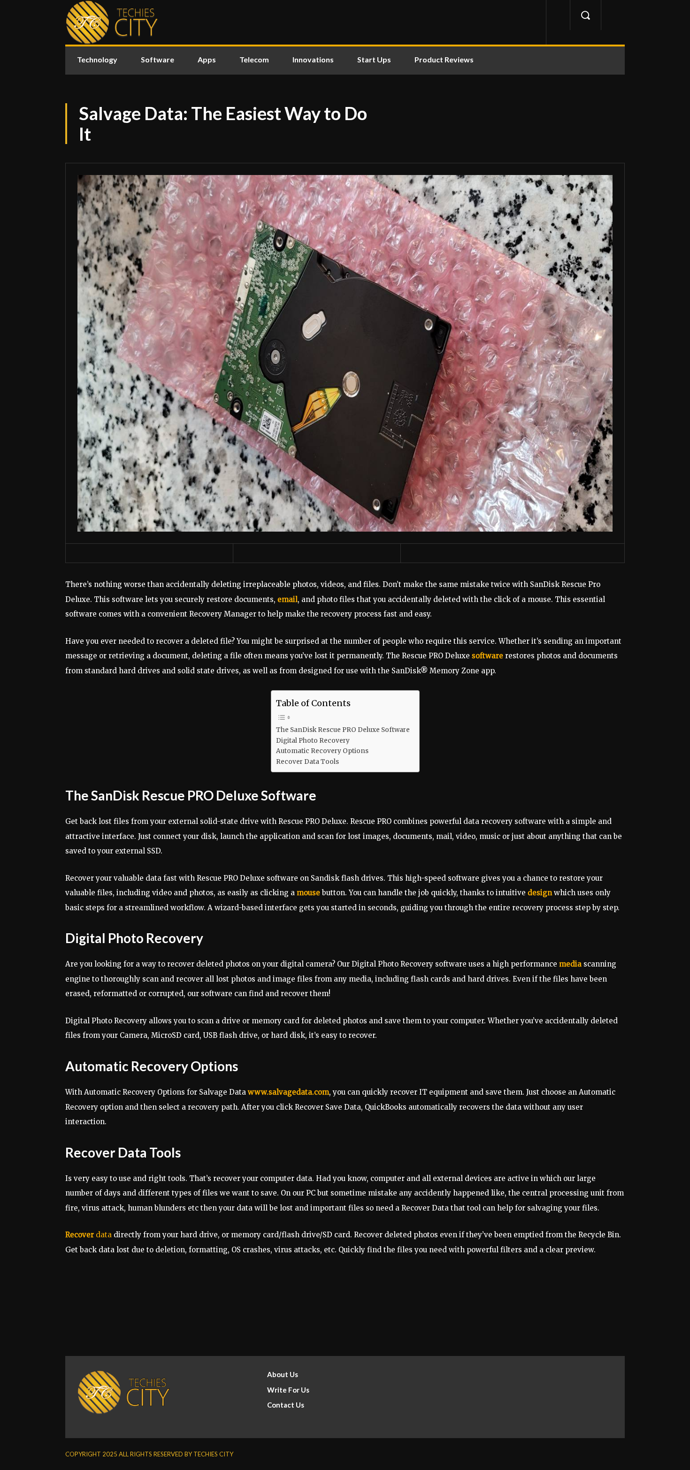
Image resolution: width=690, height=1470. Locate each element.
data (88, 1234)
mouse (308, 892)
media (570, 964)
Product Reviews (444, 59)
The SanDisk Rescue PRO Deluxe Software (343, 730)
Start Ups (374, 59)
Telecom (254, 59)
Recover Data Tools (307, 762)
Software (157, 59)
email (287, 599)
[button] (585, 15)
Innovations (313, 59)
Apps (207, 59)
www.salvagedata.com (288, 1092)
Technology (97, 59)
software (487, 655)
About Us (282, 1374)
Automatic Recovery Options (322, 751)
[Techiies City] (112, 22)
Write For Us (288, 1390)
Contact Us (285, 1405)
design (540, 892)
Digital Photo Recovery (313, 741)
